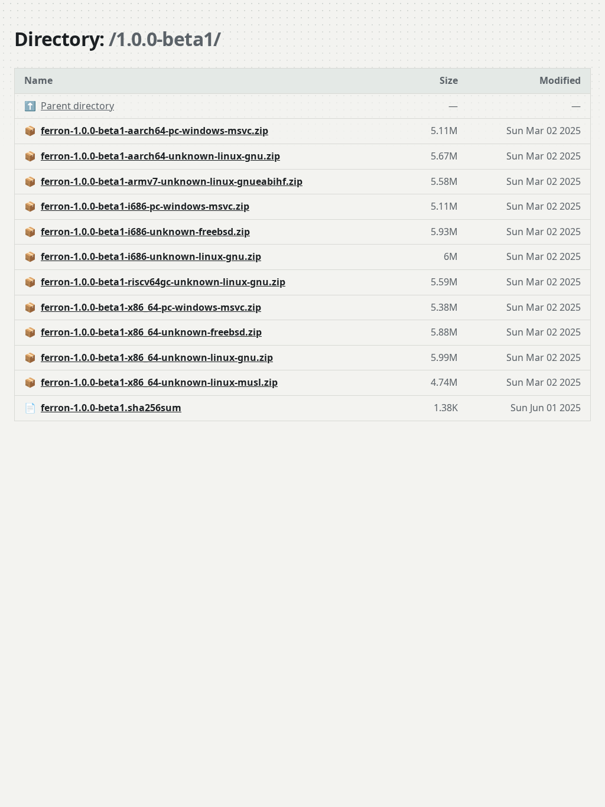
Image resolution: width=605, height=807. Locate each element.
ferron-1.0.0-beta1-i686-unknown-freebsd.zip (145, 231)
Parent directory (77, 105)
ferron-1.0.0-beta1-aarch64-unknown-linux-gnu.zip (160, 155)
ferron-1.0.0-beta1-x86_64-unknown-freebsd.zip (151, 332)
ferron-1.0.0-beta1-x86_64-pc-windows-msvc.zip (151, 307)
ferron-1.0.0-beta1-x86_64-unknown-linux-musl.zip (159, 382)
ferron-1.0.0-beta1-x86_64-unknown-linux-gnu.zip (157, 357)
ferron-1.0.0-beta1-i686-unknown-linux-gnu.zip (151, 256)
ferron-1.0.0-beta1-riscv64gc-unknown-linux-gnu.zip (163, 281)
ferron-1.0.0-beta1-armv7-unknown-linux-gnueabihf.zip (171, 181)
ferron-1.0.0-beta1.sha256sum (111, 407)
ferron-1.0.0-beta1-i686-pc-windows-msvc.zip (145, 206)
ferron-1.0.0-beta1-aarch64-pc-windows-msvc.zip (154, 130)
